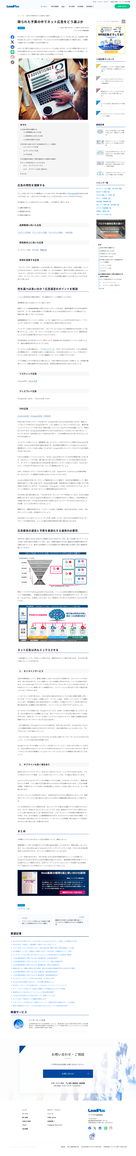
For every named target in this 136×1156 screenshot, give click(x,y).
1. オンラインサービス (34, 165)
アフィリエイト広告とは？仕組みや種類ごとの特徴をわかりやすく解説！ (40, 989)
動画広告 (43, 250)
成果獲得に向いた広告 (33, 132)
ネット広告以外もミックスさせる (33, 163)
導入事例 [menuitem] (25, 1117)
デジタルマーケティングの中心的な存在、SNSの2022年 (33, 978)
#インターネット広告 (24, 909)
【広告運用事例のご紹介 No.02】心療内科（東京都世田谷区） (36, 972)
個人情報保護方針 (73, 1147)
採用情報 (89, 6)
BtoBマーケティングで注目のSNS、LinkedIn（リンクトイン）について (40, 985)
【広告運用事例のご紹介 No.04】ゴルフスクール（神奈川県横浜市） (38, 961)
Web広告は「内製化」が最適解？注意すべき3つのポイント (34, 944)
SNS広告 (29, 154)
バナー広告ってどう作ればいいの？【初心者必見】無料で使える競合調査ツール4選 (43, 948)
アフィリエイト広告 (39, 232)
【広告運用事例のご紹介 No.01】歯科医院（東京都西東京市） (36, 975)
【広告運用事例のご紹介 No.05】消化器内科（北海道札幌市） (36, 958)
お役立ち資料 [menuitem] (26, 1121)
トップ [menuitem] (24, 1110)
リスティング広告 (32, 147)
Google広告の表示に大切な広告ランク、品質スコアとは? (34, 995)
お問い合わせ (122, 6)
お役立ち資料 (114, 2)
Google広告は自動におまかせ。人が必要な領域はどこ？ (34, 982)
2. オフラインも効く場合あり (36, 169)
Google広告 (73, 193)
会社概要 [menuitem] (25, 1129)
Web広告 (21, 28)
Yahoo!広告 (32, 381)
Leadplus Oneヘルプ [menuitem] (55, 1125)
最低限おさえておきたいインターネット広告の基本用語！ (34, 992)
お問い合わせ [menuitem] (52, 1117)
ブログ (94, 2)
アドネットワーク (47, 349)
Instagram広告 (36, 416)
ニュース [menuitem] (50, 1114)
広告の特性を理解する (29, 129)
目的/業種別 (55, 6)
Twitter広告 (48, 483)
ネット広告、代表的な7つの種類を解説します (29, 999)
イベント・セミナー (103, 2)
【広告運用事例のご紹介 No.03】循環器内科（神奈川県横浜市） (37, 965)
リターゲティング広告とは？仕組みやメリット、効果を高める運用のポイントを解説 (44, 1002)
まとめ (24, 174)
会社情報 (80, 6)
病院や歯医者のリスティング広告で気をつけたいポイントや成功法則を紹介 (40, 1006)
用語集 (63, 1147)
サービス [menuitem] (25, 1114)
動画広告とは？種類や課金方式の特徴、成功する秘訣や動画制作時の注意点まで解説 (44, 968)
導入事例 (72, 6)
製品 (63, 6)
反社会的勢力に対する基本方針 (91, 1147)
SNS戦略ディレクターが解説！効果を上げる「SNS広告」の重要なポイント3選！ (43, 951)
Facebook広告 (23, 416)
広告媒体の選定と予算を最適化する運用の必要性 (39, 159)
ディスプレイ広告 (32, 151)
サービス (44, 6)
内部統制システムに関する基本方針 (115, 1147)
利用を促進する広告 (33, 140)
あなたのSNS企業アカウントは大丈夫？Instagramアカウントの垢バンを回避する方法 (45, 941)
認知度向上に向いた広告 (34, 136)
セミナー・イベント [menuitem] (54, 1110)
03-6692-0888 (77, 1083)
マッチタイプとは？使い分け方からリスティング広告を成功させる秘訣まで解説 (42, 955)
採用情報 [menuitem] (50, 1121)
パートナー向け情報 (124, 2)
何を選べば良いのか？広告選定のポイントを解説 (39, 144)
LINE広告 (47, 416)
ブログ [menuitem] (24, 1125)
